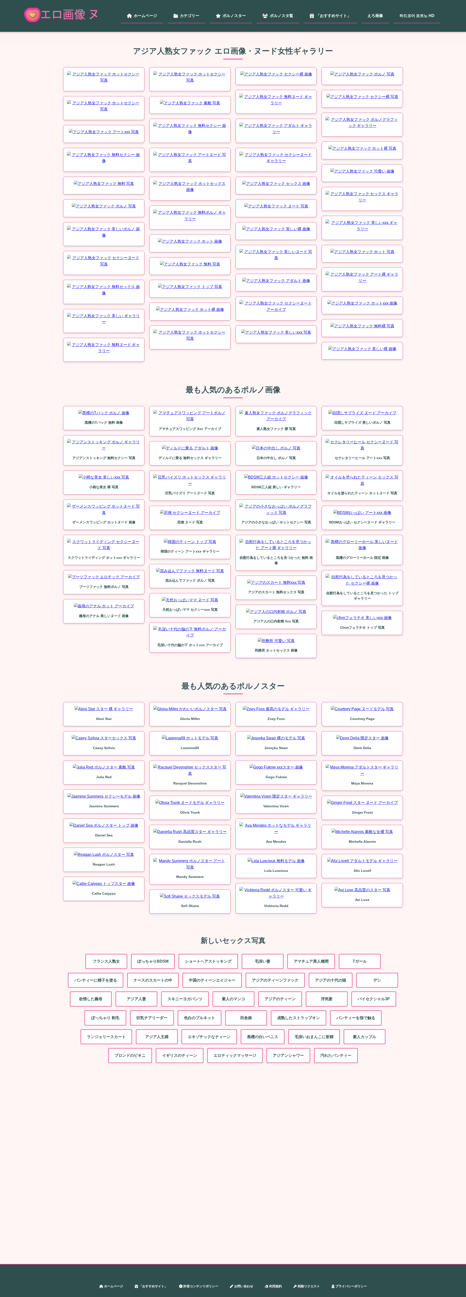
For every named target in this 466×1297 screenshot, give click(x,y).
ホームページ (145, 16)
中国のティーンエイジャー (212, 980)
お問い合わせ (243, 1286)
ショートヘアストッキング (208, 961)
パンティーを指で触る (355, 1018)
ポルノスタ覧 (281, 16)
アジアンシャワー (288, 1055)
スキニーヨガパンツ (184, 999)
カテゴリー (189, 16)
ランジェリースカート (106, 1037)
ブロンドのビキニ (130, 1055)
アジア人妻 (136, 999)
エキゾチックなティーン (209, 1037)
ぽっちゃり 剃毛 (105, 1018)
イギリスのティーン (179, 1055)
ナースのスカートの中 (152, 980)
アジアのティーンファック (275, 980)
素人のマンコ (233, 999)
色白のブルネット (199, 1018)
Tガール (360, 961)
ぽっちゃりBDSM (152, 961)
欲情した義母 (90, 999)
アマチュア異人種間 (311, 961)
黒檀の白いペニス (262, 1037)
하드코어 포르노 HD (416, 16)
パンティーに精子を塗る (95, 980)
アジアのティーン (280, 999)
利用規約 (275, 1286)
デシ (377, 980)
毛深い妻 (262, 961)
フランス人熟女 (106, 961)
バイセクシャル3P (374, 999)
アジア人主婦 (156, 1037)
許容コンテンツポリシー (200, 1286)
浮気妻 (327, 999)
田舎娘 (246, 1018)
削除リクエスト (309, 1286)
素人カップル (364, 1037)
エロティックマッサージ (235, 1055)
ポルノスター (234, 16)
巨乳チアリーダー (151, 1018)
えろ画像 (375, 16)
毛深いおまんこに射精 (314, 1037)
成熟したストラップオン (298, 1018)
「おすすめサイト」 (333, 16)
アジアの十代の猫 (330, 980)
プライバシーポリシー (351, 1286)
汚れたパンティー (335, 1055)
